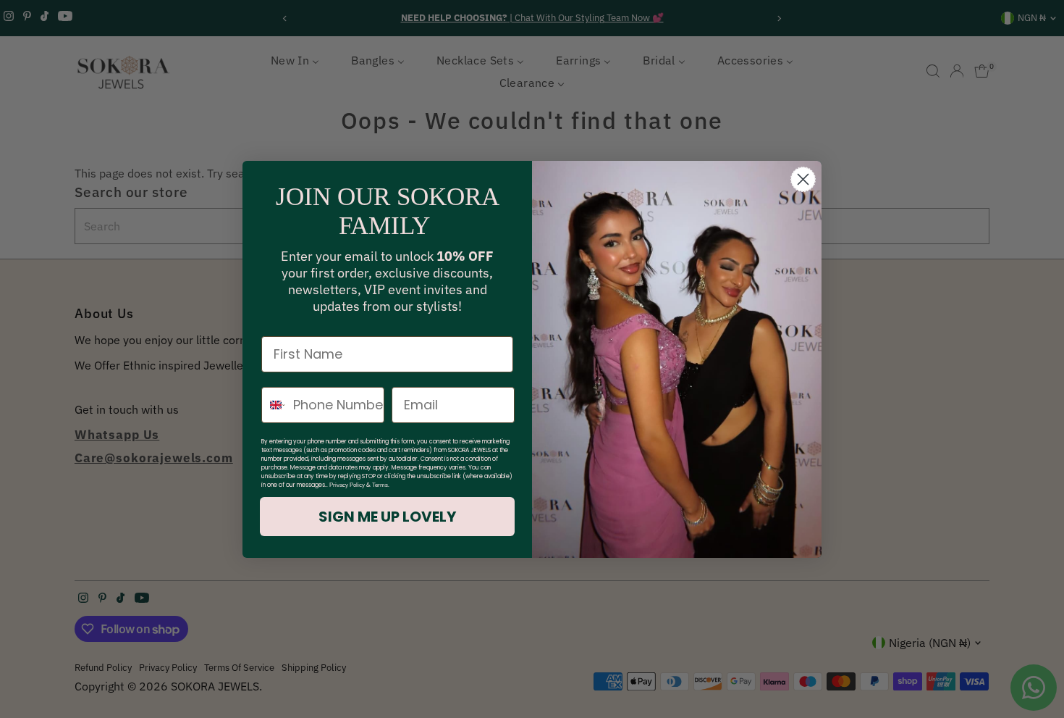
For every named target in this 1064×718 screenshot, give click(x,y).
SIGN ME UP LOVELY (387, 516)
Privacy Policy (347, 485)
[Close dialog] (803, 179)
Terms (380, 485)
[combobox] (274, 405)
